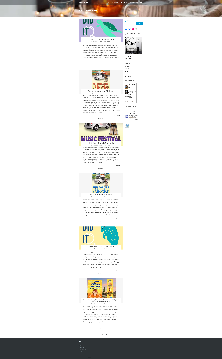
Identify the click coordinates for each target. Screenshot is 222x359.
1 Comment (107, 248)
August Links (128, 76)
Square (89, 357)
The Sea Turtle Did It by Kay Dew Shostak (101, 39)
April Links (127, 66)
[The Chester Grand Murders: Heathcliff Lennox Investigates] (126, 91)
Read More (116, 62)
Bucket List (131, 2)
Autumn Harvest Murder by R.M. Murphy (101, 91)
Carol (101, 41)
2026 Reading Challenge (131, 112)
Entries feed (81, 347)
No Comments (107, 41)
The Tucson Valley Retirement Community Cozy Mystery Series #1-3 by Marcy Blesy (101, 300)
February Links (128, 61)
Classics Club (139, 2)
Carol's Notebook (86, 2)
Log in (80, 345)
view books (136, 119)
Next (106, 334)
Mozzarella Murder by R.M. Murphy (101, 194)
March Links (127, 63)
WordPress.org (82, 351)
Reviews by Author (124, 2)
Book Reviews (101, 64)
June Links (127, 71)
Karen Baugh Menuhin (129, 97)
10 (102, 334)
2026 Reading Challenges (112, 2)
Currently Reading (131, 84)
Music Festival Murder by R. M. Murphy (101, 143)
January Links (128, 58)
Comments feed (82, 349)
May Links (127, 68)
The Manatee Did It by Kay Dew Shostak (101, 246)
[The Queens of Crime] (126, 86)
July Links (127, 73)
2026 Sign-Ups (128, 56)
